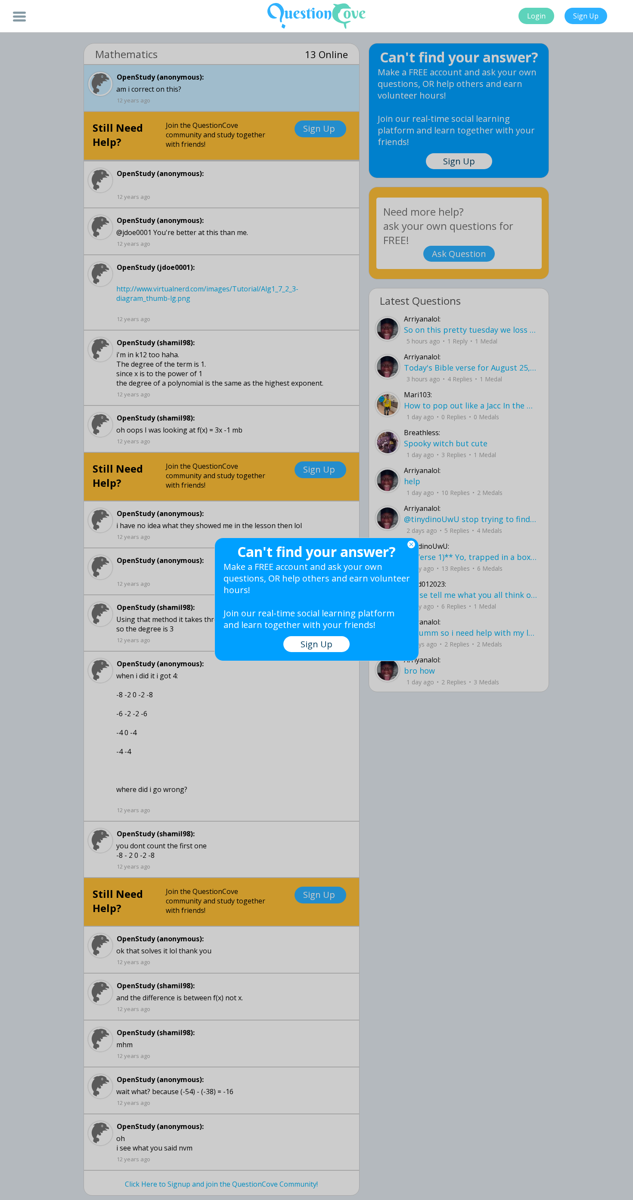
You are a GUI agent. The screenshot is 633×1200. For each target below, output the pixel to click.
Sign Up (586, 16)
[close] (411, 544)
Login (536, 16)
